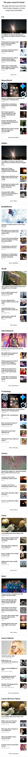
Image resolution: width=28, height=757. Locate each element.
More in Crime (13, 570)
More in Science (13, 509)
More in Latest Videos (13, 753)
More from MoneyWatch (13, 137)
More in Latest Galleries (13, 693)
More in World (14, 325)
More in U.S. (13, 74)
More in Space (13, 632)
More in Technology (13, 447)
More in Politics (13, 201)
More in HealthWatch (13, 263)
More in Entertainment (13, 385)
